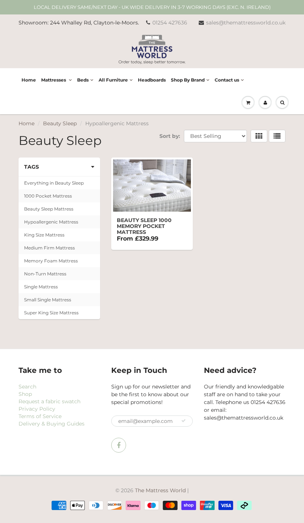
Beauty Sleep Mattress (48, 209)
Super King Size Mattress (51, 312)
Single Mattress (41, 286)
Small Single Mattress (47, 299)
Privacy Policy (37, 409)
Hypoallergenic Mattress (51, 222)
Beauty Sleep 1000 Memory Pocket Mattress (144, 226)
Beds (83, 80)
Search (27, 386)
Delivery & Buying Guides (52, 423)
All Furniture (113, 80)
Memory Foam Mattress (51, 261)
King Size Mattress (44, 235)
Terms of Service (40, 416)
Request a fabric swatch (49, 401)
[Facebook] (118, 445)
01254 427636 (169, 22)
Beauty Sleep (60, 123)
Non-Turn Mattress (45, 274)
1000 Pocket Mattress (48, 196)
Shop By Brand (188, 80)
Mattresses (54, 80)
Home (29, 80)
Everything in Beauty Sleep (54, 183)
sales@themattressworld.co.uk (245, 22)
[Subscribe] (183, 421)
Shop (25, 394)
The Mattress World (160, 490)
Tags (31, 166)
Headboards (152, 80)
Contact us (227, 80)
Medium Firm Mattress (49, 248)
